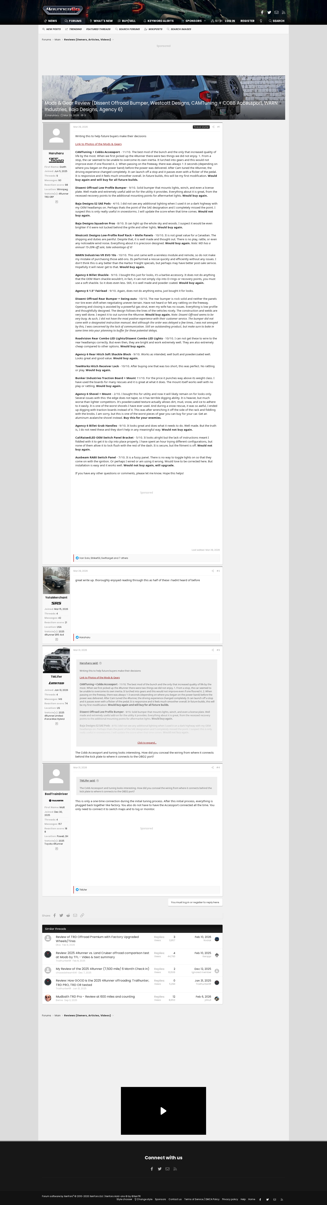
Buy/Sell (129, 21)
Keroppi (207, 956)
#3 (218, 650)
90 (59, 180)
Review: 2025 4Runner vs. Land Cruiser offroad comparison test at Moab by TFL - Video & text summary (102, 955)
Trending (75, 29)
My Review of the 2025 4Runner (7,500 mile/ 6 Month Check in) (102, 969)
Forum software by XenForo (72, 1196)
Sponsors (160, 1199)
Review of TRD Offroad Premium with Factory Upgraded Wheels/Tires (97, 939)
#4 (218, 767)
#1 (218, 126)
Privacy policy (230, 1199)
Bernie (59, 1000)
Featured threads (98, 29)
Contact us (175, 1199)
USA (59, 627)
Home (251, 1199)
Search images (181, 29)
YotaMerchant (56, 597)
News (52, 21)
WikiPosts (155, 29)
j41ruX (208, 1000)
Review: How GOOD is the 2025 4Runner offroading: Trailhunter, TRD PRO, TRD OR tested (102, 982)
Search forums (129, 29)
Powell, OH (62, 836)
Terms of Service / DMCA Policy (202, 1199)
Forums (75, 21)
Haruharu (53, 115)
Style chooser (124, 1199)
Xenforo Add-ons (123, 1196)
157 (60, 824)
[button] (192, 21)
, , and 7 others (103, 558)
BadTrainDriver (56, 794)
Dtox (58, 944)
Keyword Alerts (161, 21)
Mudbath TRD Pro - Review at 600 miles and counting (95, 996)
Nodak (207, 940)
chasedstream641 (66, 972)
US (58, 708)
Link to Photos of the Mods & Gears (98, 144)
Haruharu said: (89, 663)
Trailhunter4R (63, 960)
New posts (53, 29)
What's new (103, 21)
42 (59, 617)
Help (243, 1199)
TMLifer (56, 677)
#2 (218, 570)
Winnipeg (62, 189)
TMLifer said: (87, 780)
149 (60, 699)
